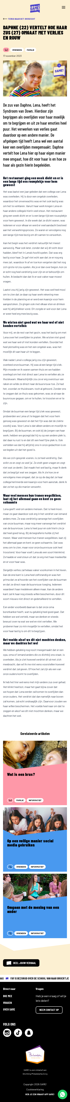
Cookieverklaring (35, 1089)
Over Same (9, 1009)
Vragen (7, 1002)
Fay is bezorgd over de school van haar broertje (37, 978)
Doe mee (7, 996)
